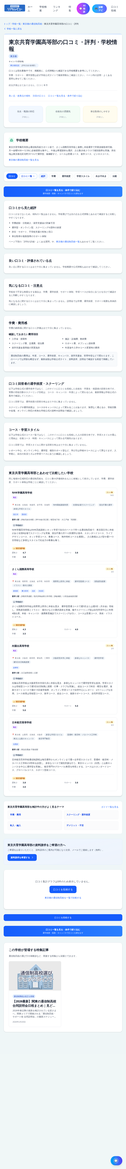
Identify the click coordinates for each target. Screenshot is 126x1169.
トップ (7, 23)
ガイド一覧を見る (109, 806)
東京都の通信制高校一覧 (68, 241)
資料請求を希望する (20, 857)
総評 (43, 176)
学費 (53, 176)
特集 (70, 8)
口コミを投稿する (63, 889)
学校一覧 (16, 23)
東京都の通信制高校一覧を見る (24, 159)
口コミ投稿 (114, 8)
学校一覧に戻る (14, 28)
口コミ (12, 176)
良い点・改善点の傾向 (19, 95)
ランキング (56, 8)
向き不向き (101, 176)
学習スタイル (83, 176)
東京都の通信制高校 (32, 23)
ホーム (30, 8)
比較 (115, 176)
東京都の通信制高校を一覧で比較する (63, 897)
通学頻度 (66, 176)
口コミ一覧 (26, 176)
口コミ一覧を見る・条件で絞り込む (65, 95)
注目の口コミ (39, 95)
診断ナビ (99, 9)
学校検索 (43, 8)
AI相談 (82, 8)
